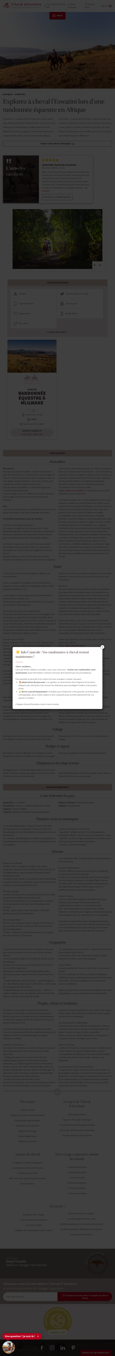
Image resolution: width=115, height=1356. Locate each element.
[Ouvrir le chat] (8, 1347)
